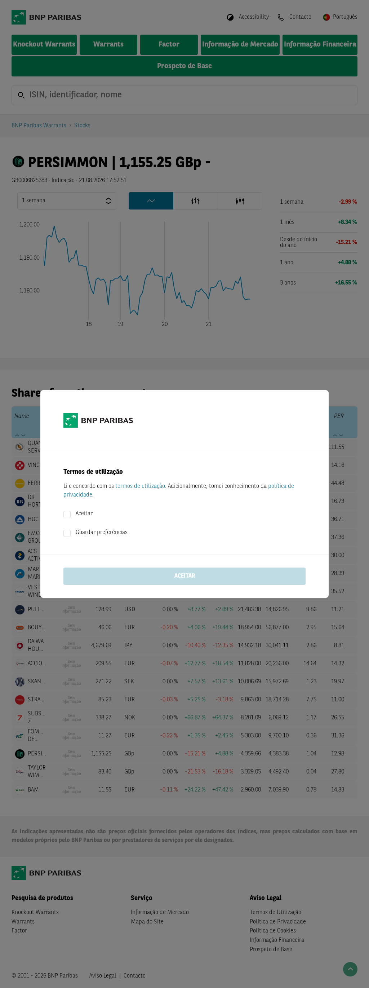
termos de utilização (140, 486)
